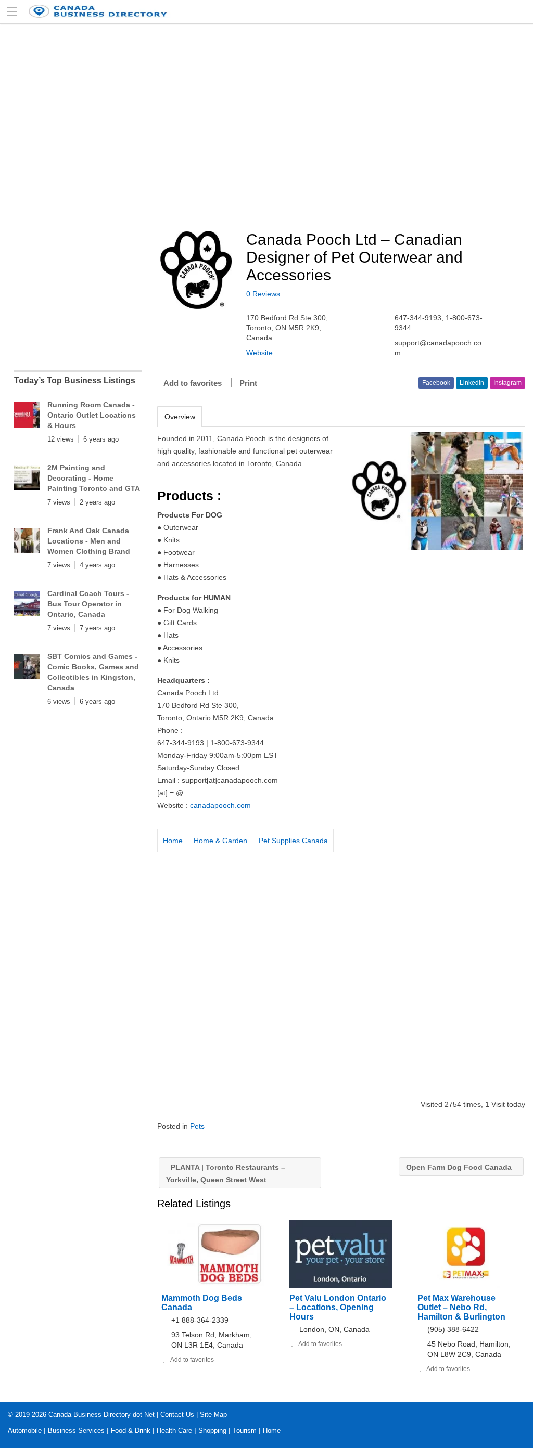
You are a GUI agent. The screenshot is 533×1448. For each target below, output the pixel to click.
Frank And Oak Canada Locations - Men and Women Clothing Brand (88, 540)
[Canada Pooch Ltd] (435, 491)
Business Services (76, 1430)
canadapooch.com (220, 805)
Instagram (507, 382)
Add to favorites (192, 383)
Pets (197, 1126)
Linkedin (472, 382)
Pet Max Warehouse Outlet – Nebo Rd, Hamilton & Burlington (461, 1307)
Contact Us (177, 1414)
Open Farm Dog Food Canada (460, 1167)
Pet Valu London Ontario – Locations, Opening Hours (337, 1307)
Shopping (212, 1430)
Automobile (25, 1430)
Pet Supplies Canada (293, 840)
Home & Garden (220, 840)
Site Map (213, 1414)
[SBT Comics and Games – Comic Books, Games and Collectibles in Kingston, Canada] (27, 668)
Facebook (436, 382)
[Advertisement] (345, 128)
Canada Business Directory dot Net (101, 1414)
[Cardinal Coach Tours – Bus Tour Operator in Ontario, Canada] (27, 605)
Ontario (521, 11)
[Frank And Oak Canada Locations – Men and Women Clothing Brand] (27, 543)
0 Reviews (263, 294)
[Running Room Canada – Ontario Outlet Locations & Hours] (27, 417)
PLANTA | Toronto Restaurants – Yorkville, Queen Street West (225, 1173)
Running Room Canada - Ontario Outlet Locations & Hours (91, 415)
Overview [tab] (179, 416)
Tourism (245, 1430)
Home (173, 840)
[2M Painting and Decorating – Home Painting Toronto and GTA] (27, 480)
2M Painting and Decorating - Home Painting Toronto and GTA (93, 478)
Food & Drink (130, 1430)
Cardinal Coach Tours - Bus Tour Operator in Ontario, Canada (88, 603)
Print (248, 383)
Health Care (174, 1430)
